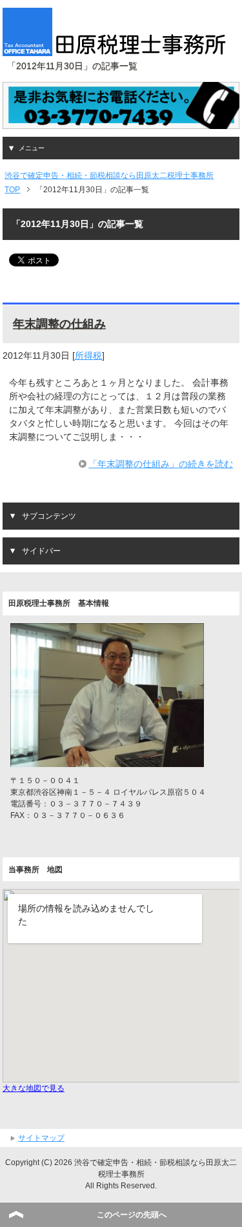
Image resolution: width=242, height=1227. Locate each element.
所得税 (88, 355)
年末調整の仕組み (59, 323)
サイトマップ (41, 1137)
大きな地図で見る (34, 1088)
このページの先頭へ (131, 1214)
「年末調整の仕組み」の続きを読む (160, 464)
